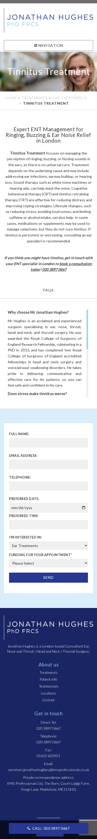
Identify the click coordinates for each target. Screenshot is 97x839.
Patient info (48, 679)
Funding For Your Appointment (40, 555)
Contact (48, 700)
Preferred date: (24, 499)
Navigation (50, 45)
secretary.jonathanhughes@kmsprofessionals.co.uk (48, 769)
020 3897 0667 (54, 269)
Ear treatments (70, 98)
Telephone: (20, 477)
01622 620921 (48, 755)
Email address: (23, 456)
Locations (48, 693)
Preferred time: (24, 516)
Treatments (34, 98)
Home (10, 98)
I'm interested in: (25, 537)
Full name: (19, 434)
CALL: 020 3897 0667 (50, 828)
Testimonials (48, 686)
